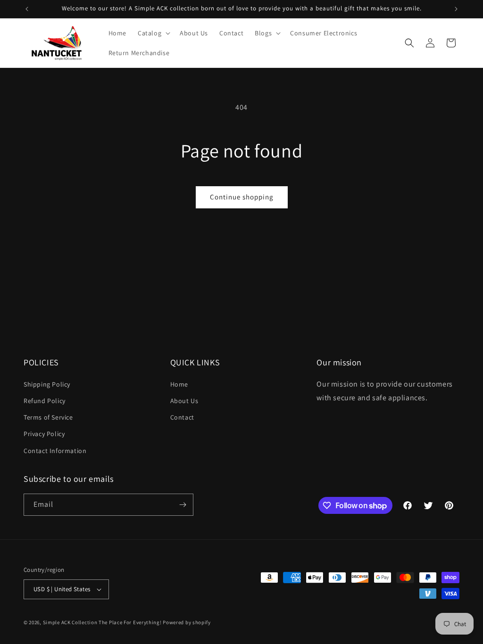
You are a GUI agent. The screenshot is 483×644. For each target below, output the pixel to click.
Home (179, 384)
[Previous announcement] (27, 9)
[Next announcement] (456, 9)
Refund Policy (45, 400)
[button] (153, 33)
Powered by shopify (187, 622)
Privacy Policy (44, 433)
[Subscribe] (182, 505)
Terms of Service (48, 417)
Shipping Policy (47, 384)
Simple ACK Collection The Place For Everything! (102, 622)
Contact (182, 417)
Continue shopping (242, 196)
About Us (184, 400)
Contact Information (55, 450)
